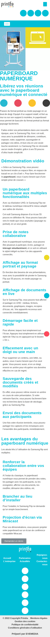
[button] (45, 4)
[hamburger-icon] (7, 24)
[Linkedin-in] (25, 571)
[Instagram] (30, 13)
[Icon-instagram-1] (25, 578)
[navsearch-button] (37, 24)
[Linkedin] (45, 13)
